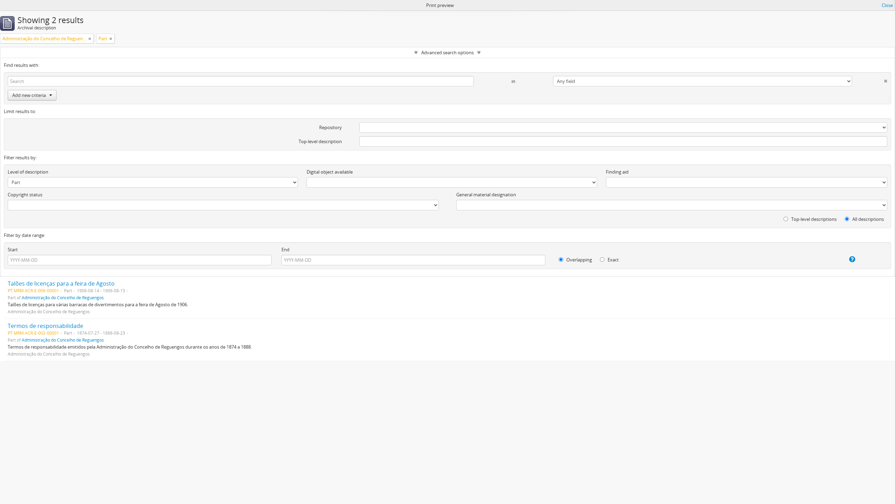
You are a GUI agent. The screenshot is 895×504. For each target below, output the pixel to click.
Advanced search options (447, 52)
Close (887, 5)
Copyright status (25, 194)
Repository (330, 127)
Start (13, 249)
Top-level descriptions (813, 219)
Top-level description (320, 141)
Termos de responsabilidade (45, 326)
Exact (613, 260)
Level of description (28, 172)
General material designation (486, 194)
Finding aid (617, 172)
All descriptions (867, 219)
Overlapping (578, 260)
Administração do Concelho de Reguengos (63, 297)
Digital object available (330, 172)
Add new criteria (29, 95)
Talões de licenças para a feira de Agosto (61, 283)
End (285, 249)
